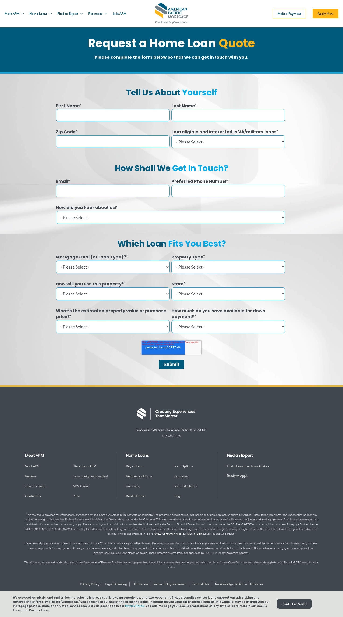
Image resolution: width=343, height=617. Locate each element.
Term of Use (201, 584)
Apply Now (325, 13)
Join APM (119, 13)
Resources (95, 13)
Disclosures (141, 584)
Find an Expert (68, 13)
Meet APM (12, 13)
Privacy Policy (90, 584)
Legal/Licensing (116, 584)
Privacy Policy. (135, 606)
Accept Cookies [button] (294, 604)
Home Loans (38, 13)
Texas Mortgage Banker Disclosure (239, 584)
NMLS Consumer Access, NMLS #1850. (178, 533)
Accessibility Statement (170, 584)
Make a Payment (289, 13)
